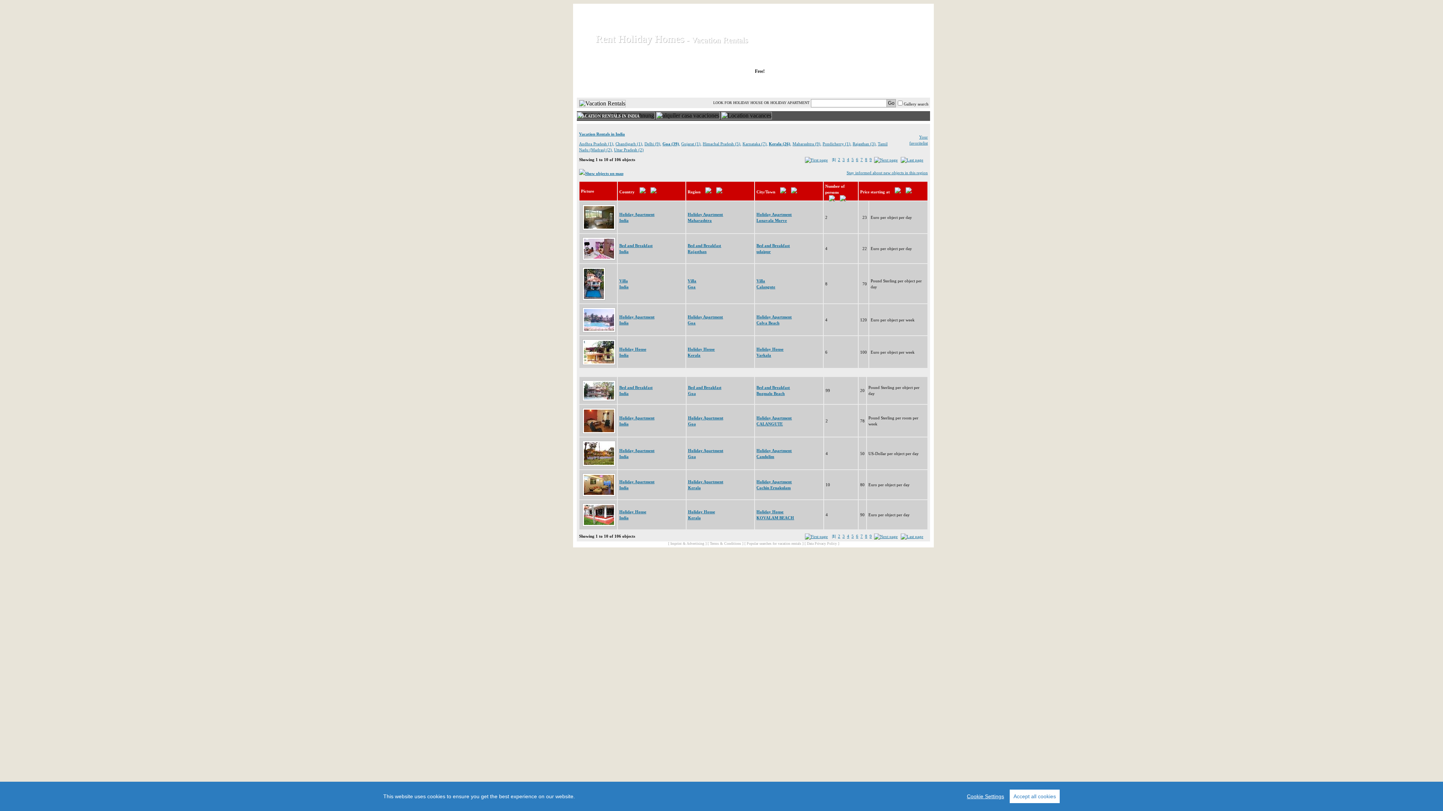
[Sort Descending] (653, 192)
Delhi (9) (652, 144)
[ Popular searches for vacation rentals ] (773, 543)
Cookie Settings (985, 796)
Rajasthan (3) (864, 144)
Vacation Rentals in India (602, 134)
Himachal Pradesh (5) (721, 144)
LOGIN (864, 86)
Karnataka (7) (755, 144)
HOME (602, 86)
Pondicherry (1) (836, 144)
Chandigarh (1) (629, 144)
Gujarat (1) (690, 144)
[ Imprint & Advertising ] (687, 543)
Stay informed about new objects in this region (887, 172)
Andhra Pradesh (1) (596, 144)
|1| (834, 159)
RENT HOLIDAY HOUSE (669, 86)
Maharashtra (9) (806, 144)
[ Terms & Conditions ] (725, 543)
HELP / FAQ (910, 86)
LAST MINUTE (815, 86)
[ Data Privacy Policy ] (822, 543)
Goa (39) (671, 144)
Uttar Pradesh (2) (629, 150)
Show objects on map (604, 173)
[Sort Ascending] (643, 192)
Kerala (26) (779, 144)
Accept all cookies (1034, 796)
